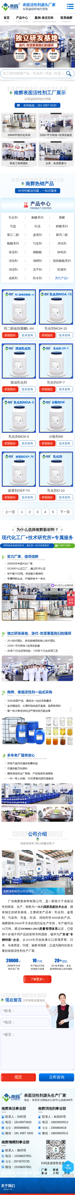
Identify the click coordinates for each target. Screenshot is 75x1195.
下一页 (65, 512)
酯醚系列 (13, 243)
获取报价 (10, 335)
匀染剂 (37, 243)
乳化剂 (13, 217)
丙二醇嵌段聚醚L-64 (19, 328)
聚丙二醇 (62, 235)
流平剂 (37, 269)
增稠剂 (37, 260)
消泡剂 (13, 260)
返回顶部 (68, 1169)
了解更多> (37, 979)
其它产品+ (62, 278)
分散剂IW (56, 436)
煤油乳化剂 (18, 382)
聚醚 (62, 217)
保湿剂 (13, 252)
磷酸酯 (37, 252)
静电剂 (61, 252)
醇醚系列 (62, 226)
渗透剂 (37, 235)
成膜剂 (13, 278)
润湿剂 (13, 269)
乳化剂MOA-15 (56, 328)
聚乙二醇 (13, 235)
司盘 (13, 226)
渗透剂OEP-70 (19, 490)
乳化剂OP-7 (56, 382)
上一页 (10, 512)
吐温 (37, 226)
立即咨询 (56, 1077)
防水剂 (37, 278)
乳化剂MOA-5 (19, 436)
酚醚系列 (37, 217)
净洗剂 (61, 243)
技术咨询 (27, 335)
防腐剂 (61, 269)
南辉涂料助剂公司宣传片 (18, 891)
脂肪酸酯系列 (62, 260)
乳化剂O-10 (56, 490)
